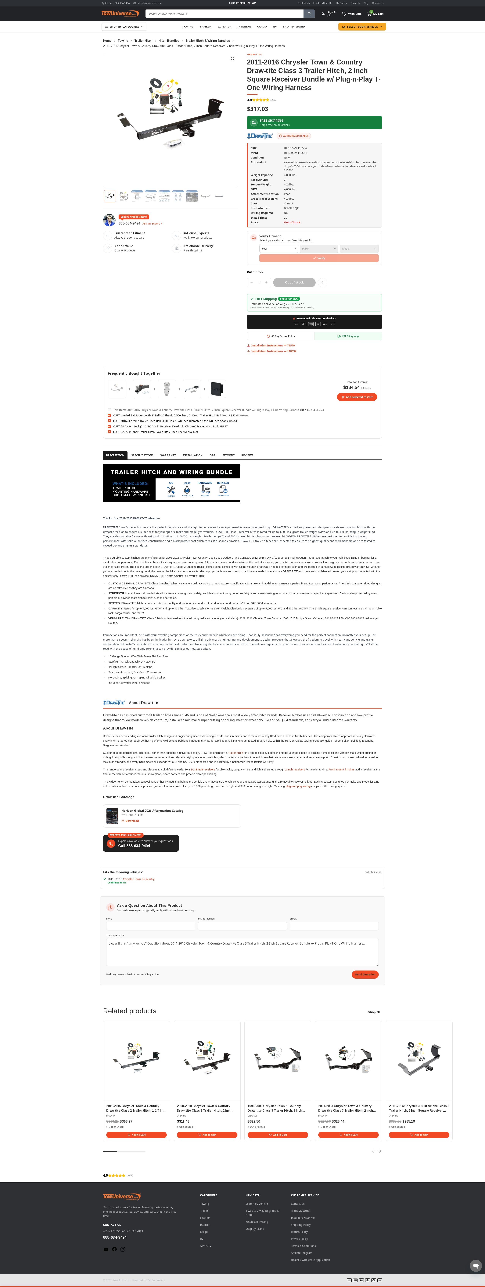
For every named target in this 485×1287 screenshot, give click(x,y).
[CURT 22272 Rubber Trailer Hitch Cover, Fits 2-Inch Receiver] (217, 389)
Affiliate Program (301, 1253)
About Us (355, 3)
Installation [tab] (193, 455)
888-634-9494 (129, 223)
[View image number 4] (151, 196)
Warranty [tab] (168, 455)
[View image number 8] (205, 196)
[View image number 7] (192, 196)
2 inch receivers (295, 769)
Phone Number (206, 918)
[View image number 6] (178, 196)
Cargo (262, 26)
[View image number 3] (137, 196)
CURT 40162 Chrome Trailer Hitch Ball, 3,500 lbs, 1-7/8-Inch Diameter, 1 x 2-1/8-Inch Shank (170, 421)
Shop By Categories (124, 26)
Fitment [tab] (229, 455)
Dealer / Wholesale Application (310, 1260)
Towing (187, 26)
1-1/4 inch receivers (203, 769)
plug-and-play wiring (298, 786)
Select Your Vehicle (362, 26)
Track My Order (301, 1210)
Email (293, 918)
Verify (321, 258)
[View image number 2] (123, 196)
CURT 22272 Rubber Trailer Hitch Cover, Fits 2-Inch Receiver (151, 432)
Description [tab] (115, 455)
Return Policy (299, 1232)
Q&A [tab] (213, 455)
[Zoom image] (232, 58)
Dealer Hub (304, 3)
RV (275, 26)
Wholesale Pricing (257, 1221)
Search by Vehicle (257, 1203)
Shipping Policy (301, 1225)
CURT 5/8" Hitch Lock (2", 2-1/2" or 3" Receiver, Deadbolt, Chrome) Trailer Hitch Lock (166, 426)
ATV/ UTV (205, 1246)
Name (109, 918)
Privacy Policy (299, 1239)
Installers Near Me (322, 3)
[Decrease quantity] (251, 282)
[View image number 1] (110, 196)
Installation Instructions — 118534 (273, 351)
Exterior (224, 26)
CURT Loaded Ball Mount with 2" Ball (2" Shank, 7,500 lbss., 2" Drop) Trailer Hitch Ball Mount (171, 415)
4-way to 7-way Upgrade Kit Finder (263, 1212)
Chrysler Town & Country (138, 879)
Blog (366, 3)
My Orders (341, 3)
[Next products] (379, 1151)
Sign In (331, 12)
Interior (244, 26)
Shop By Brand (294, 26)
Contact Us (377, 3)
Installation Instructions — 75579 (273, 345)
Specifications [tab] (142, 455)
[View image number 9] (219, 196)
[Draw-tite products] (260, 136)
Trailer (205, 26)
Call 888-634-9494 (134, 846)
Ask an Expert (151, 223)
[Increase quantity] (266, 282)
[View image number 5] (164, 196)
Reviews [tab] (247, 455)
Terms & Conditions (303, 1246)
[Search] (309, 13)
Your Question (115, 935)
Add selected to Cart (359, 397)
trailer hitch (235, 752)
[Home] (120, 14)
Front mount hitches (341, 769)
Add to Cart (139, 1135)
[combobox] (225, 13)
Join (329, 15)
